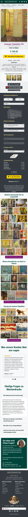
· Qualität (16, 486)
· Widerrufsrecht (5, 489)
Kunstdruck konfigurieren (15, 56)
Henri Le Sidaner (21, 5)
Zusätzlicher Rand (7, 102)
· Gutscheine (17, 491)
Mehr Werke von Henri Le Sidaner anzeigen (14, 302)
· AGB (3, 486)
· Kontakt (3, 483)
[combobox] (14, 104)
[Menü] (1, 1)
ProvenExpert (11, 373)
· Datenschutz (4, 488)
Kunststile (8, 5)
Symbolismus (13, 5)
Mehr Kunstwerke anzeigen (14, 340)
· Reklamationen (5, 491)
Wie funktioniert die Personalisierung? (13, 395)
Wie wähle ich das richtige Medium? (12, 425)
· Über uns (4, 493)
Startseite (3, 5)
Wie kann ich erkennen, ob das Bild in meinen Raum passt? (12, 420)
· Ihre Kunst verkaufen (19, 485)
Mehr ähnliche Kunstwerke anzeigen (14, 257)
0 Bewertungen (17, 90)
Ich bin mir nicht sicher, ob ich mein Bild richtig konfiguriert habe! (13, 431)
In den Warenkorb (14, 177)
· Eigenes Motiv (18, 483)
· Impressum (4, 485)
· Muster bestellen (18, 493)
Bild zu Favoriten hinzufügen (15, 87)
